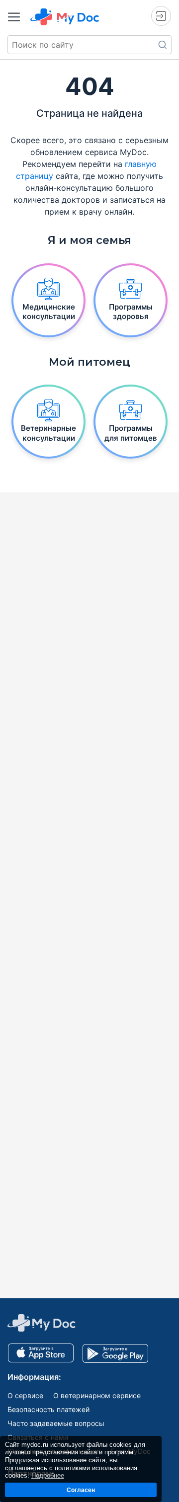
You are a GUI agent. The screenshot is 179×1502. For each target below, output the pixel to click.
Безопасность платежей (48, 1409)
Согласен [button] (81, 1490)
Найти (162, 45)
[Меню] (13, 16)
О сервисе (25, 1395)
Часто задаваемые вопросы (55, 1423)
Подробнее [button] (47, 1475)
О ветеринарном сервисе (97, 1395)
